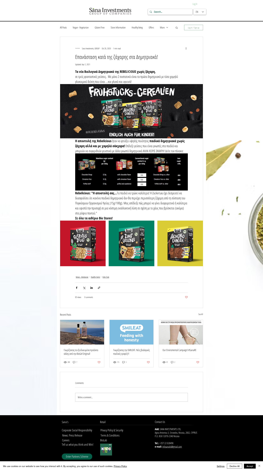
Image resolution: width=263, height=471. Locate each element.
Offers (151, 27)
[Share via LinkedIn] (91, 287)
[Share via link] (99, 287)
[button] (176, 27)
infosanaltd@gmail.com (172, 446)
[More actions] (186, 48)
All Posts (63, 27)
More (162, 27)
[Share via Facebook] (76, 287)
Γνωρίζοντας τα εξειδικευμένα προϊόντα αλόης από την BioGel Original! (81, 351)
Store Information (118, 27)
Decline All (235, 466)
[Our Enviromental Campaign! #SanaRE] (181, 332)
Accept (250, 466)
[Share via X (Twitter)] (84, 287)
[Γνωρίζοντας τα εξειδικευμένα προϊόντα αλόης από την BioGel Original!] (82, 332)
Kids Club (106, 276)
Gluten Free (100, 27)
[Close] (259, 466)
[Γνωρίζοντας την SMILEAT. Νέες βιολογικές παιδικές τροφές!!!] (132, 332)
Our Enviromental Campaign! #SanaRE (179, 350)
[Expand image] (83, 243)
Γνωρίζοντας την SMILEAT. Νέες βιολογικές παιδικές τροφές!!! (131, 351)
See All (200, 314)
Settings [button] (220, 466)
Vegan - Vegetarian (81, 27)
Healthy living (137, 27)
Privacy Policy (120, 466)
